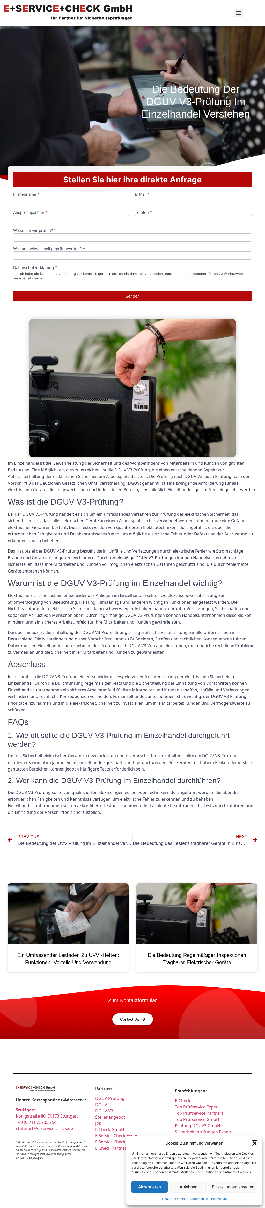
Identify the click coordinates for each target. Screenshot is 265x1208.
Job (98, 1123)
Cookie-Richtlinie (174, 1199)
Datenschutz (199, 1199)
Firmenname (26, 194)
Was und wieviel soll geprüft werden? (49, 249)
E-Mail (142, 194)
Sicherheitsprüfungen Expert (203, 1132)
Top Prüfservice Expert (197, 1107)
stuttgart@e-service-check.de (44, 1128)
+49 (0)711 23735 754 (36, 1122)
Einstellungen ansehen (233, 1186)
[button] (254, 1143)
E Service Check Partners (119, 1142)
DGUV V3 (104, 1111)
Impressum (219, 1199)
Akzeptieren (149, 1186)
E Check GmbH (109, 1129)
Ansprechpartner (30, 212)
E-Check (182, 1101)
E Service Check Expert (118, 1136)
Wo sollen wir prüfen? (34, 231)
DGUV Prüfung (109, 1098)
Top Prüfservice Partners (199, 1113)
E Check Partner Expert (117, 1148)
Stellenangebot (110, 1117)
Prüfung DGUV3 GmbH (197, 1125)
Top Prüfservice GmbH (197, 1119)
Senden (133, 296)
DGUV (101, 1104)
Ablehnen (188, 1186)
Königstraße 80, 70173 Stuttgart (47, 1116)
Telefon (143, 212)
